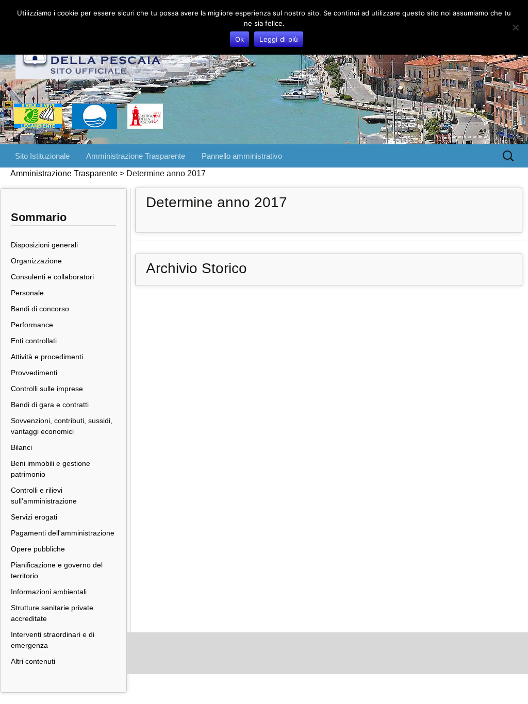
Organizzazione (36, 261)
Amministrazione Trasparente (135, 156)
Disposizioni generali (44, 245)
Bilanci (21, 447)
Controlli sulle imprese (47, 388)
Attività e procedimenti (47, 357)
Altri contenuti (33, 661)
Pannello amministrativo (242, 156)
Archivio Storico (196, 268)
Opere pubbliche (38, 549)
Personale (27, 293)
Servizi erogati (34, 517)
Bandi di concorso (40, 309)
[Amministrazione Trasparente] (264, 72)
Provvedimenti (34, 372)
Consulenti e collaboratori (52, 277)
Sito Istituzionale (42, 156)
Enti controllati (34, 341)
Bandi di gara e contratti (50, 404)
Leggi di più (278, 39)
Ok (239, 39)
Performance (32, 325)
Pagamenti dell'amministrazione (62, 533)
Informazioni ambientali (49, 592)
